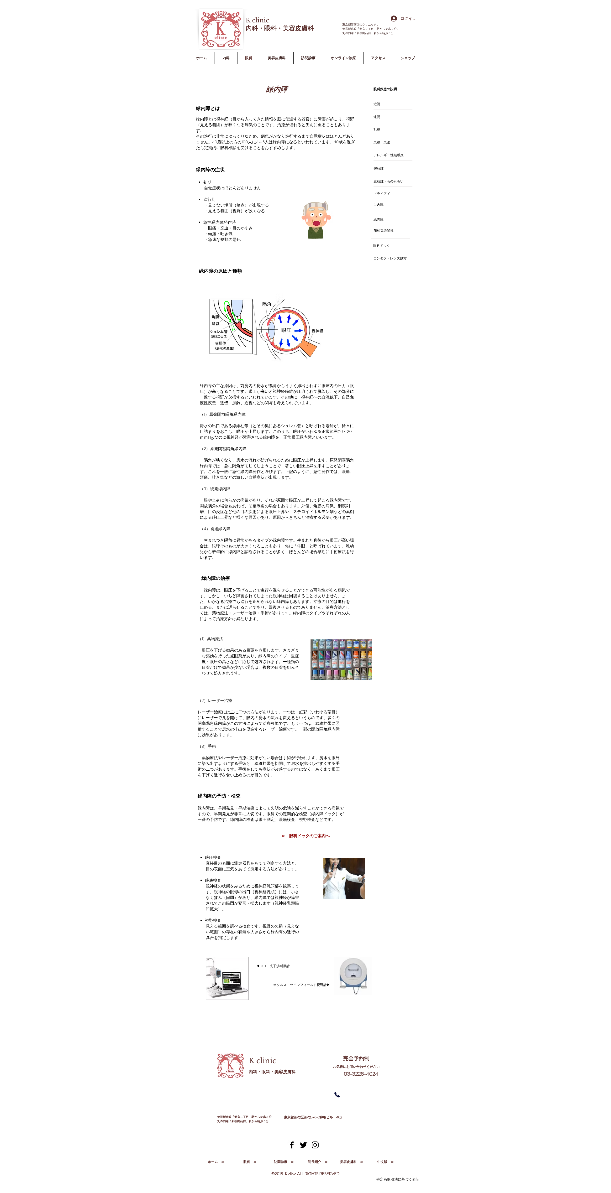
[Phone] (337, 1094)
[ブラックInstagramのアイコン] (315, 1145)
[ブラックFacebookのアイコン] (291, 1145)
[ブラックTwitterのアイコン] (303, 1145)
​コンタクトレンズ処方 (390, 258)
